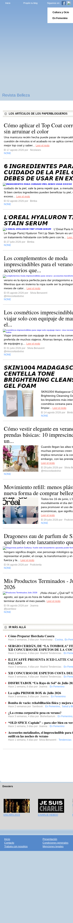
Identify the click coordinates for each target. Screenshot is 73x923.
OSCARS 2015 (11, 814)
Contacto (9, 842)
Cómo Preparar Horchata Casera (31, 636)
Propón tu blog (30, 3)
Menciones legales (53, 846)
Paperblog (22, 15)
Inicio (7, 3)
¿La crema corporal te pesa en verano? (34, 712)
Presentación (50, 839)
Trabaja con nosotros (16, 846)
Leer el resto (42, 145)
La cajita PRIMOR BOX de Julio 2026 (34, 692)
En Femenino (60, 18)
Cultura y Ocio (61, 12)
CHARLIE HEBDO (48, 814)
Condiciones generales (55, 842)
